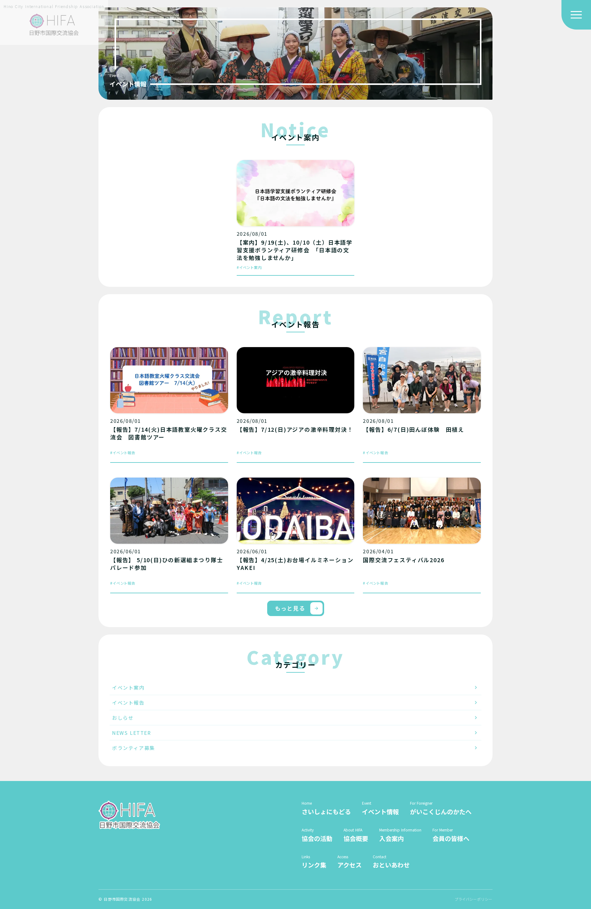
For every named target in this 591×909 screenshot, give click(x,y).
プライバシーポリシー (473, 899)
